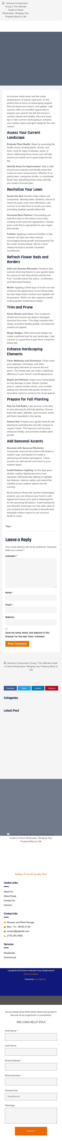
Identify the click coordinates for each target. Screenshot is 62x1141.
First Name (11, 1031)
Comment (11, 556)
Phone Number (13, 1075)
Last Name (10, 1046)
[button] (52, 10)
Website (9, 617)
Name (9, 592)
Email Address (12, 1061)
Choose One (11, 1090)
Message (10, 1105)
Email (9, 605)
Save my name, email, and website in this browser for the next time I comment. (27, 634)
